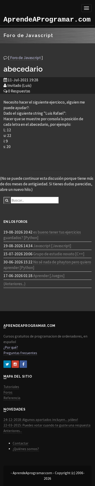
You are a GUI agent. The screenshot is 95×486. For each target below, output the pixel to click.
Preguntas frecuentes (20, 353)
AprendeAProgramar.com (47, 20)
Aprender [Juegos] (49, 275)
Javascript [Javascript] (52, 245)
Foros (7, 392)
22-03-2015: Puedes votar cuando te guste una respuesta (46, 425)
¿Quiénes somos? (26, 449)
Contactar (20, 443)
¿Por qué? (10, 347)
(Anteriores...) (14, 283)
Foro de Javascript (25, 57)
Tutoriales (11, 387)
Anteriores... (12, 431)
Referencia (11, 398)
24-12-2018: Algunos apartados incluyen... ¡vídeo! (40, 419)
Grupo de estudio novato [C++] (58, 253)
